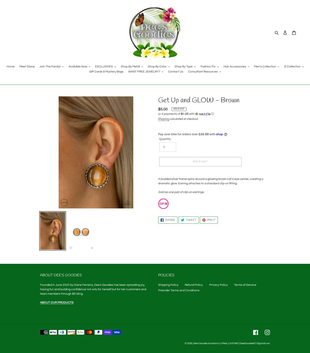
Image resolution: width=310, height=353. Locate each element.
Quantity (165, 139)
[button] (186, 114)
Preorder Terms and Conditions (178, 290)
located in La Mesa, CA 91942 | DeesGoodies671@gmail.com (239, 343)
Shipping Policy (168, 284)
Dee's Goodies (200, 343)
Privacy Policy (218, 284)
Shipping (163, 119)
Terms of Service (245, 284)
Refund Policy (194, 284)
